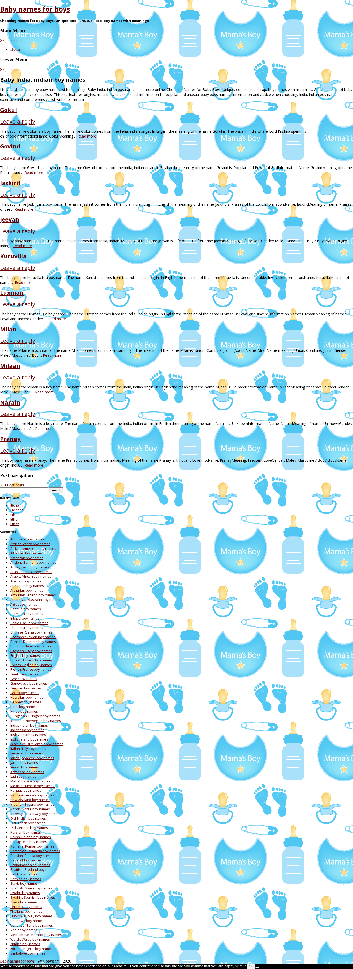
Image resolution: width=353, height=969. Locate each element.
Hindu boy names (24, 711)
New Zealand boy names (30, 799)
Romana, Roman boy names (32, 846)
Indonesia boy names (27, 730)
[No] (257, 967)
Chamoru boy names (26, 627)
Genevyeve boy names (28, 683)
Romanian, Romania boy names (35, 851)
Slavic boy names (24, 883)
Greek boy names (24, 692)
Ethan (14, 519)
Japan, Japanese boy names (32, 758)
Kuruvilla (13, 256)
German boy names (26, 688)
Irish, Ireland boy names (29, 739)
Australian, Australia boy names (35, 599)
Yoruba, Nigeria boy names (31, 948)
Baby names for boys (35, 9)
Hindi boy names (23, 706)
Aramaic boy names (25, 581)
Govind (10, 146)
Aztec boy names (23, 604)
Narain (10, 402)
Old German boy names (29, 827)
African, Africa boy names (30, 543)
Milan (8, 329)
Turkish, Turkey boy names (31, 916)
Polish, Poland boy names (30, 837)
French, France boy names (30, 669)
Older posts (12, 485)
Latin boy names (23, 776)
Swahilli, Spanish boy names (32, 897)
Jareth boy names (24, 762)
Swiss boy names (24, 902)
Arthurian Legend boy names (33, 595)
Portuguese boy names (28, 841)
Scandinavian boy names (30, 865)
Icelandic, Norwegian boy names (35, 720)
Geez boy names (23, 678)
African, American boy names (33, 548)
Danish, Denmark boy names (33, 641)
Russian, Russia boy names (31, 855)
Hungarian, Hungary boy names (35, 716)
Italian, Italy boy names (28, 748)
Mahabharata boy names (30, 781)
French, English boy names (31, 664)
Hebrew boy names (25, 702)
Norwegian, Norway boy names (34, 813)
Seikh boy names (23, 874)
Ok (251, 966)
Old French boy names (27, 823)
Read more (87, 136)
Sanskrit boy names (26, 860)
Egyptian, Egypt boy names (31, 650)
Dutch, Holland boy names (30, 646)
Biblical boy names (25, 618)
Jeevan (9, 219)
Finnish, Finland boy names (31, 660)
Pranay (10, 438)
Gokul (8, 109)
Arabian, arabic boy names (31, 571)
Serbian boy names (25, 878)
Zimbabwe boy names (27, 953)
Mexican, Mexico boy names (32, 785)
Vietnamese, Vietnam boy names (36, 934)
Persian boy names (25, 832)
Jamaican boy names (26, 753)
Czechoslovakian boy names (33, 637)
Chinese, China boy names (31, 632)
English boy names (25, 655)
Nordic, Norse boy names (30, 809)
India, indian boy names (29, 725)
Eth (12, 514)
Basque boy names (25, 609)
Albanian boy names (26, 553)
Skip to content (12, 40)
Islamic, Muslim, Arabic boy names (36, 744)
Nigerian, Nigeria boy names (32, 804)
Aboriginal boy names (27, 539)
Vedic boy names (23, 930)
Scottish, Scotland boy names (33, 869)
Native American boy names (32, 795)
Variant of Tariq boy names (31, 925)
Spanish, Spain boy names (31, 888)
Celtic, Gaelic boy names (29, 623)
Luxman (12, 292)
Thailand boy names (26, 911)
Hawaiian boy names (26, 697)
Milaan (10, 365)
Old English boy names (28, 818)
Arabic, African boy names (30, 576)
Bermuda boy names (26, 613)
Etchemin (17, 505)
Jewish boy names (24, 767)
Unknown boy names (27, 920)
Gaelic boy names (24, 674)
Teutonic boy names (26, 906)
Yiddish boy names (25, 944)
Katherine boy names (27, 771)
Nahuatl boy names (25, 790)
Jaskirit (10, 183)
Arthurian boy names (26, 590)
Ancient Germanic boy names (33, 562)
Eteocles (17, 510)
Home (15, 49)
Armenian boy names (27, 585)
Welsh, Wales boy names (30, 939)
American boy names (26, 557)
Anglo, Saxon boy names (29, 567)
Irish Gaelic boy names (28, 734)
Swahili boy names (25, 892)
